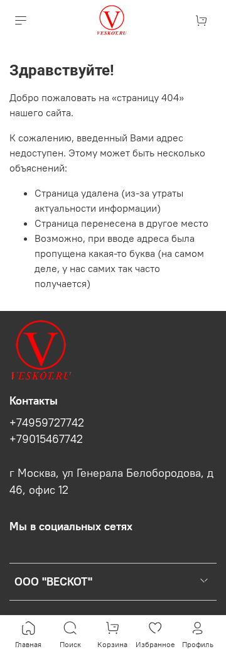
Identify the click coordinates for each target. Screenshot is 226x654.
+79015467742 (46, 439)
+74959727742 (46, 423)
